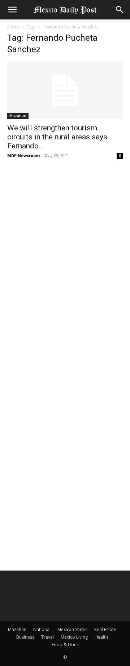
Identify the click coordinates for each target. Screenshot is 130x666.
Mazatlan (17, 115)
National (42, 629)
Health (101, 637)
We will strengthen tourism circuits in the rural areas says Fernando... (57, 137)
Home (13, 27)
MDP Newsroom (23, 155)
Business (25, 637)
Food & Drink (65, 645)
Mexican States (72, 629)
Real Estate (105, 629)
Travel (47, 637)
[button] (12, 9)
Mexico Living (74, 637)
